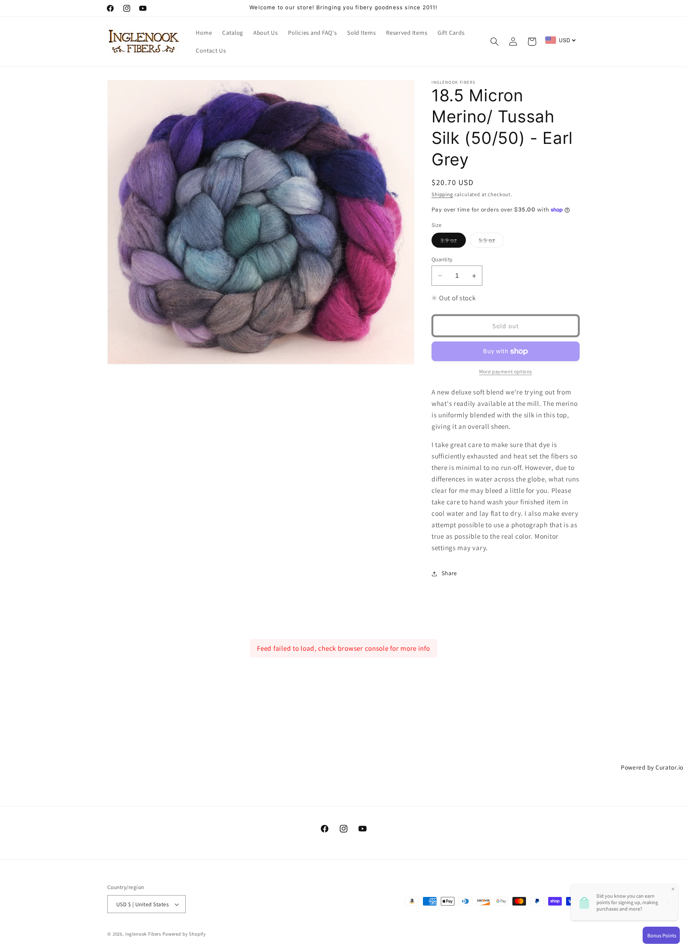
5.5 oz (491, 242)
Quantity (442, 259)
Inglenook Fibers (143, 934)
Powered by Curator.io (652, 767)
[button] (494, 41)
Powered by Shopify (184, 934)
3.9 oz (453, 242)
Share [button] (449, 573)
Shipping (442, 194)
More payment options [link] (505, 371)
